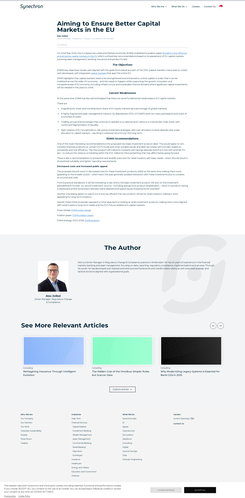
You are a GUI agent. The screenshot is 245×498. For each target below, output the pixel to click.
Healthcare (76, 463)
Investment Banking (82, 431)
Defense (75, 476)
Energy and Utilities (80, 467)
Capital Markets (79, 427)
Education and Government (84, 472)
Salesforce (127, 439)
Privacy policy (10, 496)
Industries (76, 414)
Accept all (200, 490)
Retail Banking (79, 447)
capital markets (98, 73)
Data (124, 455)
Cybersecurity (128, 431)
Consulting (127, 443)
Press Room (26, 439)
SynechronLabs (129, 418)
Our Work (25, 427)
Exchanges (77, 455)
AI (123, 422)
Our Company (27, 418)
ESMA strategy (92, 220)
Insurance (76, 459)
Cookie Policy (24, 496)
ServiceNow (127, 435)
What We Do (128, 414)
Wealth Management (82, 435)
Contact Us (178, 424)
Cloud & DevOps (129, 451)
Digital (125, 447)
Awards (24, 435)
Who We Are (27, 414)
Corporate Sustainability (31, 431)
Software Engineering (132, 459)
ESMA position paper (83, 215)
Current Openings (183, 418)
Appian (125, 427)
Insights (24, 443)
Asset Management (81, 439)
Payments (77, 451)
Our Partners (26, 422)
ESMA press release (81, 210)
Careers (177, 414)
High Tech (76, 418)
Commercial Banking (82, 443)
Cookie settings (165, 490)
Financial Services (79, 422)
